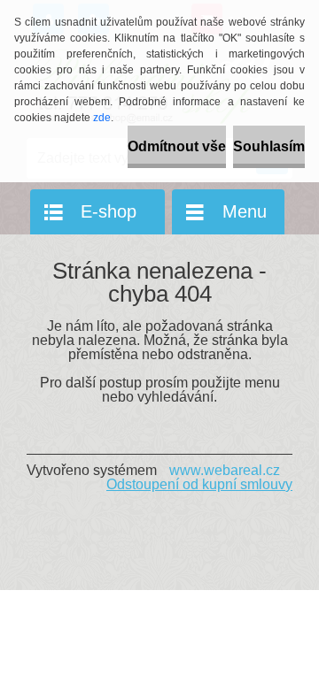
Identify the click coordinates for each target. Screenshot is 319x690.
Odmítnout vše (177, 146)
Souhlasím (269, 146)
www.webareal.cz (224, 470)
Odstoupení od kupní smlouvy (199, 484)
